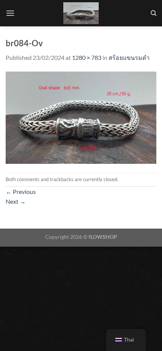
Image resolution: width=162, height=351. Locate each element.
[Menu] (10, 13)
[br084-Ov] (81, 116)
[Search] (153, 13)
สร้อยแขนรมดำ (129, 57)
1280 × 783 (86, 57)
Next (16, 201)
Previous (21, 191)
